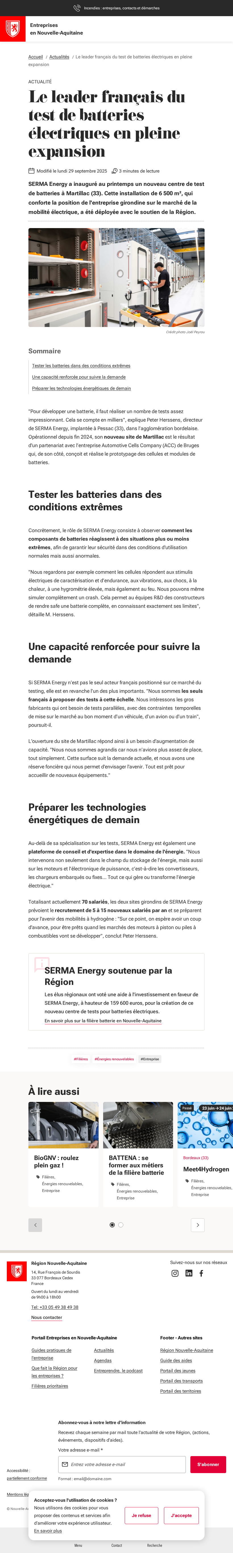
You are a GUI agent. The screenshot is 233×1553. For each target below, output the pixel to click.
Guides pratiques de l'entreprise (51, 1354)
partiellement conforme (27, 1478)
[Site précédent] (35, 1225)
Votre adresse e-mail (80, 1450)
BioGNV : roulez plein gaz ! (56, 1161)
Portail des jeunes (177, 1370)
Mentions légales (21, 1494)
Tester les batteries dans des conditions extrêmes (81, 365)
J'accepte (185, 1517)
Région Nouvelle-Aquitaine (186, 1350)
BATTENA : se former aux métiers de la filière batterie (136, 1165)
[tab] (112, 1224)
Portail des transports (181, 1381)
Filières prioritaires (50, 1386)
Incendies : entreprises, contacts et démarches (121, 8)
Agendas (103, 1360)
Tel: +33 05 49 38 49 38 (54, 1307)
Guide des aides (176, 1360)
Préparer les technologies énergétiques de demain (81, 388)
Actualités (104, 1350)
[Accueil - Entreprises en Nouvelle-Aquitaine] (13, 29)
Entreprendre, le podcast (118, 1370)
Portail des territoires (180, 1391)
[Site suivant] (198, 1225)
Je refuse (145, 1517)
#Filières (81, 1059)
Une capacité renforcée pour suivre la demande (79, 377)
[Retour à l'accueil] (17, 1271)
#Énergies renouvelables (114, 1059)
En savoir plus (48, 1530)
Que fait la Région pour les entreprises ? (54, 1371)
